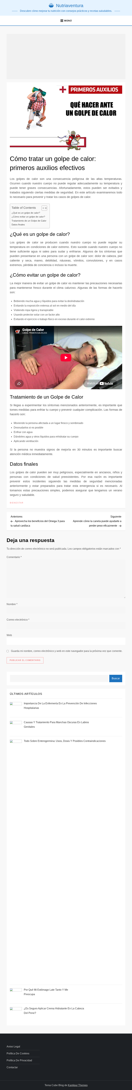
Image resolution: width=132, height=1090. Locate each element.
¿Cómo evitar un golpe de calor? (28, 216)
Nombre (12, 604)
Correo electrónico (18, 619)
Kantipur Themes (78, 1085)
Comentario (14, 557)
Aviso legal (13, 1046)
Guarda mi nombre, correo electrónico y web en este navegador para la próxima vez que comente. (66, 651)
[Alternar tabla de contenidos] (42, 208)
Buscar (116, 678)
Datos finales (18, 224)
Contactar (12, 1067)
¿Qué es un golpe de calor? (26, 212)
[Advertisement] (66, 56)
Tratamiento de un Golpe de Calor (29, 220)
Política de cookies (18, 1053)
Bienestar (17, 503)
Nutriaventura (69, 5)
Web (9, 635)
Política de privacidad (19, 1060)
